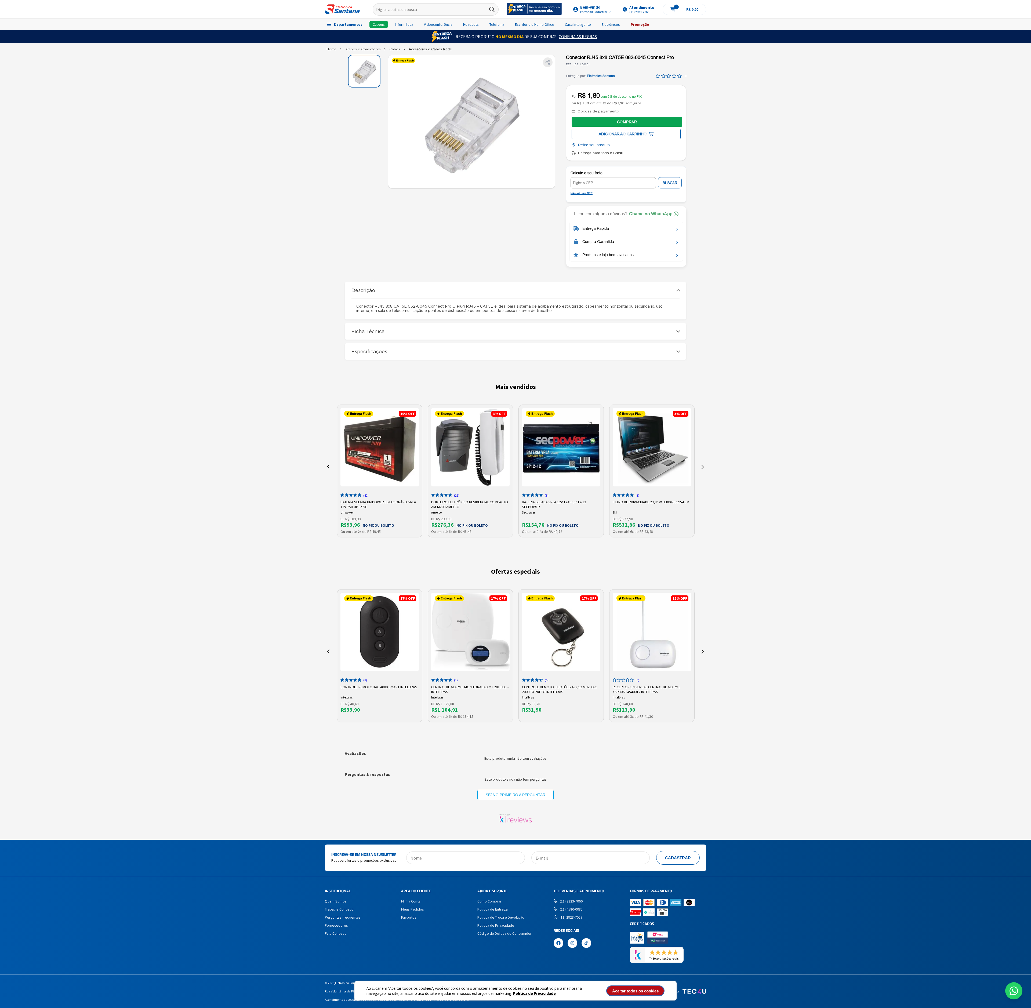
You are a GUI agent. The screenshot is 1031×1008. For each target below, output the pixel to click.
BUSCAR (670, 183)
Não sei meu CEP (582, 193)
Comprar (627, 122)
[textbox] (436, 9)
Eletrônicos (611, 24)
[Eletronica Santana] (331, 50)
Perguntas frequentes (343, 917)
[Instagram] (572, 943)
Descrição (363, 290)
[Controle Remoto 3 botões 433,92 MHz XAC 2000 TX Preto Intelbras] (561, 632)
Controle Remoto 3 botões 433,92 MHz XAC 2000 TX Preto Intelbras (559, 689)
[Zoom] (364, 71)
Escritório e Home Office (534, 24)
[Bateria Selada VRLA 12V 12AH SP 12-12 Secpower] (561, 447)
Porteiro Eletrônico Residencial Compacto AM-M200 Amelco (469, 504)
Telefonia (496, 24)
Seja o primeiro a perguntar (515, 795)
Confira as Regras (578, 36)
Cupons (379, 24)
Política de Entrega (492, 909)
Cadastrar (678, 858)
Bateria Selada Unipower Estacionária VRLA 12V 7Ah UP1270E (378, 504)
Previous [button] (328, 466)
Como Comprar (489, 901)
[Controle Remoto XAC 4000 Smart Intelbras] (379, 632)
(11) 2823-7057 (571, 917)
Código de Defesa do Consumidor (504, 933)
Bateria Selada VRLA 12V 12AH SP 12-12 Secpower (554, 504)
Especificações (369, 351)
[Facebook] (558, 943)
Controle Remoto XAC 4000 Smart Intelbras (378, 687)
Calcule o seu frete (586, 173)
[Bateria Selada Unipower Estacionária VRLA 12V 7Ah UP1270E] (379, 447)
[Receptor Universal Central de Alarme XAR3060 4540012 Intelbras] (652, 632)
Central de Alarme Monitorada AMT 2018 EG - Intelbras (470, 689)
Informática (404, 24)
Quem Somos (336, 901)
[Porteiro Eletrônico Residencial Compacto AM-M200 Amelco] (470, 447)
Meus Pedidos (412, 909)
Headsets (471, 24)
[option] (379, 471)
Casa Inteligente (578, 24)
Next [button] (703, 466)
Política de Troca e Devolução (500, 917)
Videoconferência (438, 24)
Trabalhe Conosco (339, 909)
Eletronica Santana (601, 76)
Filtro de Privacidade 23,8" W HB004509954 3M (651, 502)
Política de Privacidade (534, 993)
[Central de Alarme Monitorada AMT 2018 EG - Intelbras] (470, 632)
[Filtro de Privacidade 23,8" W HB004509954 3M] (652, 447)
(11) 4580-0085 (571, 909)
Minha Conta (410, 901)
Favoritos (408, 917)
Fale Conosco (336, 933)
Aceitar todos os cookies (635, 991)
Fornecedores (336, 925)
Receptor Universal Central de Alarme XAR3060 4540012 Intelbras (646, 689)
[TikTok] (586, 943)
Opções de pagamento (598, 111)
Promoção (640, 24)
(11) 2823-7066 (571, 901)
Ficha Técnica (368, 331)
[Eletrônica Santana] (342, 9)
